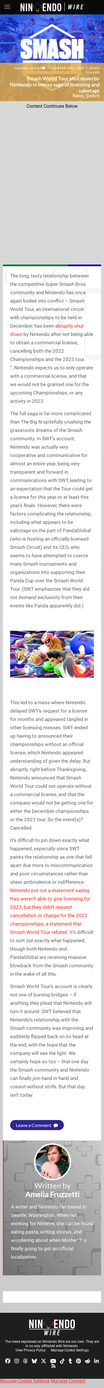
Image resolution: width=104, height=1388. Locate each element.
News (78, 96)
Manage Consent (68, 1381)
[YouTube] (53, 1360)
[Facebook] (7, 1360)
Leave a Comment (28, 68)
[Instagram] (16, 1360)
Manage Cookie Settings (70, 1350)
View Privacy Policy (30, 1350)
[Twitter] (43, 1360)
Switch (93, 96)
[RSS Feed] (53, 1365)
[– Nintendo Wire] (52, 1327)
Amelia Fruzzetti (93, 70)
